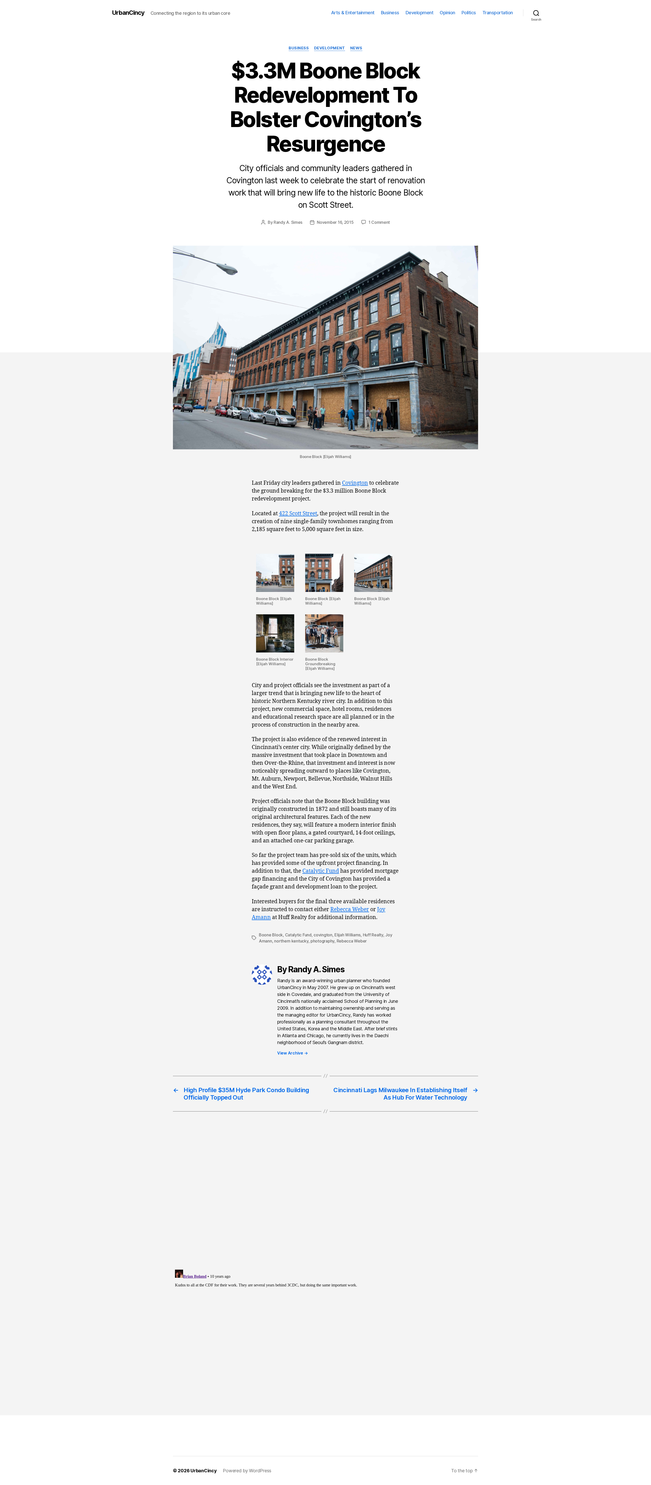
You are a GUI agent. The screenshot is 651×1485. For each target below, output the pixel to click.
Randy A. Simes (288, 222)
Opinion (447, 12)
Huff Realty (373, 934)
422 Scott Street (298, 513)
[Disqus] (325, 1201)
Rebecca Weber (349, 909)
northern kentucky (291, 940)
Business (390, 12)
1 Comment (379, 222)
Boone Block (271, 934)
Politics (469, 12)
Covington (355, 483)
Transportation (497, 12)
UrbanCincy (128, 13)
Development (420, 12)
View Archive (292, 1053)
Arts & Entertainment (353, 12)
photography (322, 940)
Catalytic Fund (320, 871)
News (356, 48)
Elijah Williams (347, 934)
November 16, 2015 (335, 222)
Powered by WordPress (247, 1470)
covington (323, 934)
